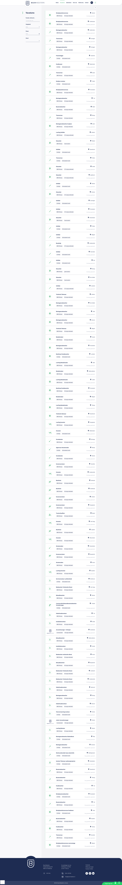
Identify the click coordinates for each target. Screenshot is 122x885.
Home (57, 2)
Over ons (75, 2)
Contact (86, 2)
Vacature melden (89, 868)
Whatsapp (115, 883)
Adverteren (68, 2)
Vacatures (62, 2)
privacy (66, 883)
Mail (119, 883)
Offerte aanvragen (89, 867)
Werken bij (80, 2)
